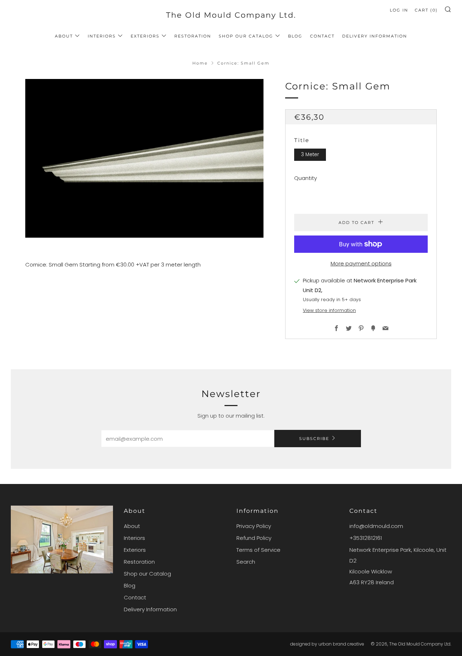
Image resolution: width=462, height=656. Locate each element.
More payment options (361, 263)
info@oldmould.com (376, 526)
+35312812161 (365, 538)
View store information (329, 310)
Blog (295, 36)
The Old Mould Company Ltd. (231, 14)
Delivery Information (374, 36)
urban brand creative (341, 644)
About (64, 36)
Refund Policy (253, 538)
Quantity (305, 178)
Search (245, 561)
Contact (322, 36)
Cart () (426, 10)
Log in (399, 10)
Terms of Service (258, 550)
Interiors (102, 36)
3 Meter (310, 154)
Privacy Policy (253, 526)
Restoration (192, 36)
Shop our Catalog (246, 36)
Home (200, 63)
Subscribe (314, 438)
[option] (144, 158)
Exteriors (145, 36)
